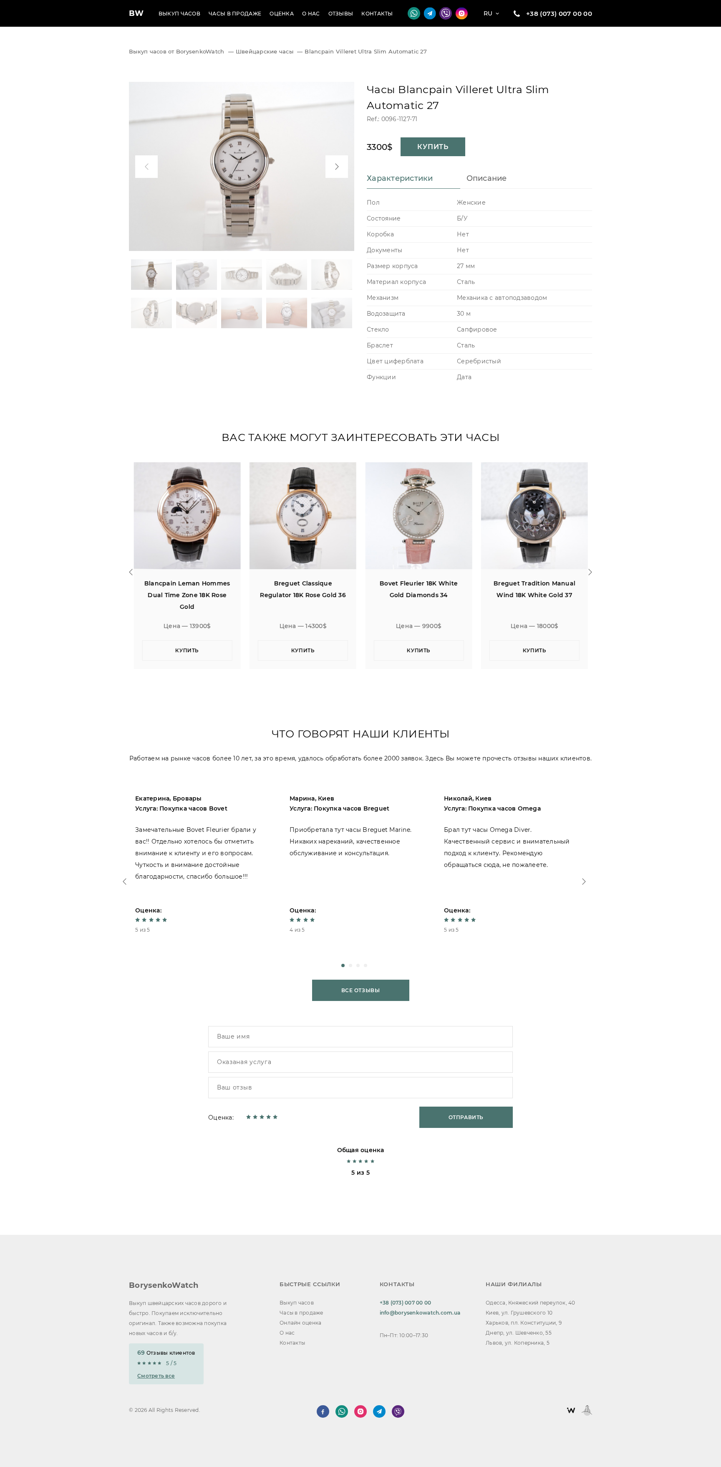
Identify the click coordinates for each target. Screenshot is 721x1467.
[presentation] (146, 166)
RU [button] (488, 13)
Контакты (377, 13)
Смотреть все (156, 1376)
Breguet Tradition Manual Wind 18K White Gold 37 (534, 589)
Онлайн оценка (300, 1323)
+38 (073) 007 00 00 (559, 13)
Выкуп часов (179, 13)
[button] (343, 965)
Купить (433, 147)
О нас (311, 13)
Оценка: (221, 1117)
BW (136, 13)
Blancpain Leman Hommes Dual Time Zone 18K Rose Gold (187, 595)
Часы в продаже (235, 13)
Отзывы (340, 13)
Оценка (282, 13)
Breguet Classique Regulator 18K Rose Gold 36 (303, 589)
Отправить (466, 1117)
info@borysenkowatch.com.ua (420, 1313)
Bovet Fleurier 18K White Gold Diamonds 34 (418, 589)
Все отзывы (360, 990)
